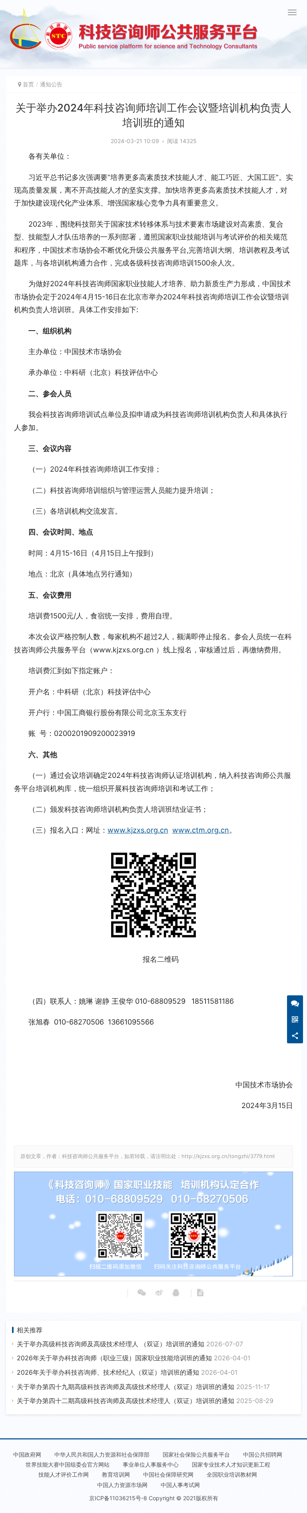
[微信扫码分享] (142, 1293)
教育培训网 (116, 1474)
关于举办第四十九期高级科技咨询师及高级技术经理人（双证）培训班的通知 (143, 1387)
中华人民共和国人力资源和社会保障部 (102, 1454)
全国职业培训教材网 (232, 1474)
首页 (28, 84)
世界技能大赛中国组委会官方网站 (68, 1464)
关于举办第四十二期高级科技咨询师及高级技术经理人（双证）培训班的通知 (145, 1401)
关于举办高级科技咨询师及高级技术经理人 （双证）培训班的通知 (130, 1344)
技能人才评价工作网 (63, 1474)
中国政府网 (27, 1454)
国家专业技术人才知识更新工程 (231, 1464)
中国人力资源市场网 (122, 1484)
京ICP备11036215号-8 (118, 1498)
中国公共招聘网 (262, 1454)
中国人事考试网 (180, 1484)
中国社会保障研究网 (168, 1474)
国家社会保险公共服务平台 (196, 1454)
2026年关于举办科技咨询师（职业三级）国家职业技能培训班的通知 (133, 1358)
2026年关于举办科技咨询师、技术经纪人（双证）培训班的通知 (127, 1372)
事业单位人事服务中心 (151, 1464)
